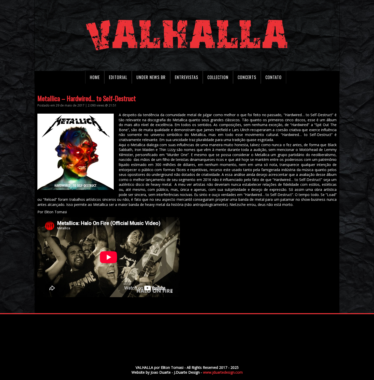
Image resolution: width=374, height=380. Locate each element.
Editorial (118, 77)
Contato (273, 77)
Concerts (247, 77)
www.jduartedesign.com (223, 372)
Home (95, 77)
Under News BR (151, 77)
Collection (217, 77)
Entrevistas (186, 77)
